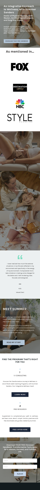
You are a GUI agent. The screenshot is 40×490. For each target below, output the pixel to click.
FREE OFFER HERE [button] (20, 430)
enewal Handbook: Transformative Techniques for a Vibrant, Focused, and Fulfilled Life (20, 448)
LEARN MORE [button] (20, 395)
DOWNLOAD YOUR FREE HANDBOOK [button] (16, 41)
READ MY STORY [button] (14, 342)
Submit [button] (20, 474)
